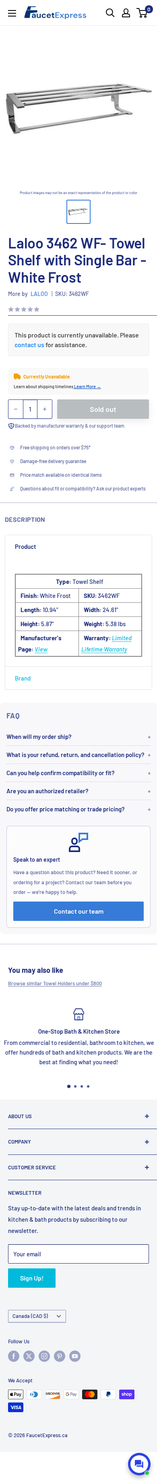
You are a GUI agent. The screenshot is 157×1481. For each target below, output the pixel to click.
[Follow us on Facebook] (13, 1356)
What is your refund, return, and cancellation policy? (75, 754)
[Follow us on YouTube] (75, 1356)
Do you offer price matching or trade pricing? (65, 809)
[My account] (126, 12)
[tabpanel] (78, 612)
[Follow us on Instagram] (44, 1356)
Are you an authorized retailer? (47, 790)
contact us (29, 344)
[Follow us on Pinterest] (59, 1356)
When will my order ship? (39, 736)
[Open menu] (12, 13)
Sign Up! (31, 1278)
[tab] (78, 546)
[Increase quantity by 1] (44, 409)
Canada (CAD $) (30, 1316)
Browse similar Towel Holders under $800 (55, 983)
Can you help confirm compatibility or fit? (60, 772)
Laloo (39, 293)
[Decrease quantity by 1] (15, 409)
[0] (142, 13)
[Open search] (110, 12)
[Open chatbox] (139, 1464)
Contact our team (78, 911)
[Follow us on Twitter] (29, 1356)
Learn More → (87, 386)
